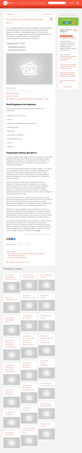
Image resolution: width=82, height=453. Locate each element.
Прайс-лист (68, 15)
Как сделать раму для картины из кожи (29, 430)
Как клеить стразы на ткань (11, 298)
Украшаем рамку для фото (17, 50)
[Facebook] (64, 23)
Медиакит (62, 15)
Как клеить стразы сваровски (44, 363)
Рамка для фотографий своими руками (11, 277)
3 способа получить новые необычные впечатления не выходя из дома (68, 66)
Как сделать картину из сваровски (9, 392)
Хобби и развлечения (13, 7)
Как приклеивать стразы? (46, 276)
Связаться (74, 15)
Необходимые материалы (16, 47)
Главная (5, 7)
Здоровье (34, 3)
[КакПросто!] (8, 3)
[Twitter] (67, 23)
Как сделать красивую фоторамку (27, 365)
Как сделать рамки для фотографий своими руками (11, 368)
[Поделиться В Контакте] (10, 239)
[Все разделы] (77, 3)
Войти (72, 3)
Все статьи (68, 87)
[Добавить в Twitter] (15, 239)
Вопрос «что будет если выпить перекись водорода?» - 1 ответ (29, 99)
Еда (18, 3)
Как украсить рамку (12, 96)
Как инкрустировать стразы (16, 255)
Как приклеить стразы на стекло (29, 276)
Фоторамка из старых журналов (46, 384)
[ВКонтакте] (70, 23)
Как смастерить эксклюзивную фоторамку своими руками (26, 253)
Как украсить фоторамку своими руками (28, 387)
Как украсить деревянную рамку (10, 320)
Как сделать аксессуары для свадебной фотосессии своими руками (28, 340)
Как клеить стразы (27, 409)
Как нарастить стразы (45, 425)
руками (37, 230)
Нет (28, 244)
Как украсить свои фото (10, 413)
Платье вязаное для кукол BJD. (68, 81)
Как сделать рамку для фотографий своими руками (11, 343)
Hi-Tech (23, 3)
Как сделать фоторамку (9, 433)
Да (20, 244)
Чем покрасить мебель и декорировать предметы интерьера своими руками (68, 74)
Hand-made (21, 7)
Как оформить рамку (12, 93)
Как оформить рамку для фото (17, 257)
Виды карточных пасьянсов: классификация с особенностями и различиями (68, 57)
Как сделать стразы (44, 296)
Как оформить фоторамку (28, 316)
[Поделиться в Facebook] (12, 239)
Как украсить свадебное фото (46, 404)
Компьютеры (42, 3)
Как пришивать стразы (45, 316)
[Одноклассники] (73, 23)
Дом (28, 3)
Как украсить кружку (67, 38)
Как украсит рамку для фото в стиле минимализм (46, 339)
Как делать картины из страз (29, 296)
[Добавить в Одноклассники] (7, 239)
